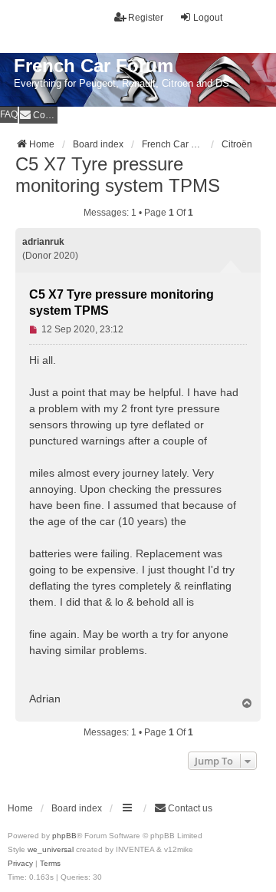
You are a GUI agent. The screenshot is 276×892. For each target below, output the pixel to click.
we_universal (51, 849)
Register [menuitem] (145, 17)
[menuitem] (38, 115)
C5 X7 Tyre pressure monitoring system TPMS (117, 175)
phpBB (64, 835)
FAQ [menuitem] (9, 114)
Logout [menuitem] (207, 17)
